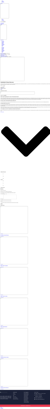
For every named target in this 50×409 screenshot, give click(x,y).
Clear (3, 87)
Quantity (2, 87)
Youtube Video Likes (3, 54)
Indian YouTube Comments (4, 56)
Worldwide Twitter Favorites (5, 357)
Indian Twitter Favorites (4, 296)
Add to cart (2, 88)
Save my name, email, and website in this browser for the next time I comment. (9, 202)
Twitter (3, 53)
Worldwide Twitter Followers (5, 387)
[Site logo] (4, 39)
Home (1, 53)
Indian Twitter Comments (4, 265)
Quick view (2, 264)
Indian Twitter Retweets (4, 326)
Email (1, 201)
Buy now (4, 88)
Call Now (2, 3)
